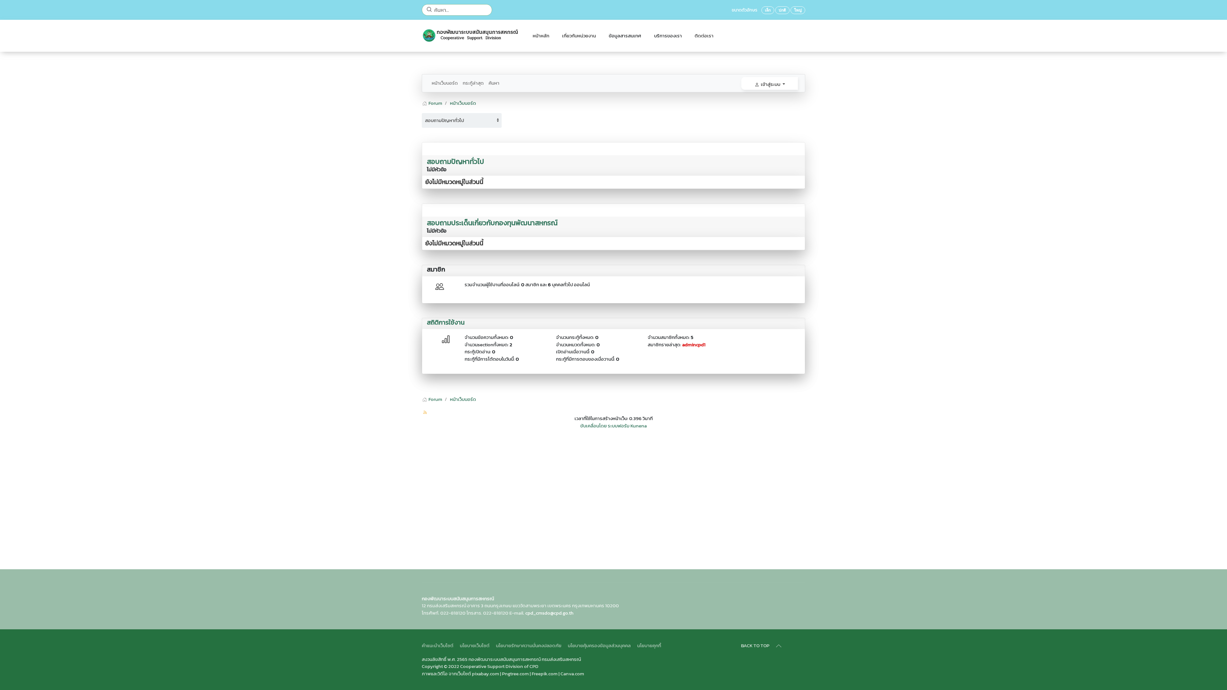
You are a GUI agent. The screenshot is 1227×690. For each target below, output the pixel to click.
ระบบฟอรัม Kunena (627, 425)
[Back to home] (471, 36)
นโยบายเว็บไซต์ (475, 645)
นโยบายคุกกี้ (649, 645)
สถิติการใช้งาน (446, 322)
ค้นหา (494, 83)
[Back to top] (778, 646)
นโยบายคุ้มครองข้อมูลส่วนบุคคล (599, 645)
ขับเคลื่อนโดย (593, 425)
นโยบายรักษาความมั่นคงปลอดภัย (528, 645)
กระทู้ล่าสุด (473, 83)
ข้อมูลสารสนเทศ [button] (625, 35)
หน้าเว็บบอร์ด (445, 83)
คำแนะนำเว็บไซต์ (437, 645)
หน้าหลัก (541, 35)
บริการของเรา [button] (668, 35)
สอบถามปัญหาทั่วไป (455, 161)
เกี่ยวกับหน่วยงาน (579, 35)
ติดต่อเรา (704, 35)
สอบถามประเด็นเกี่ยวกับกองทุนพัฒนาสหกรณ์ (492, 223)
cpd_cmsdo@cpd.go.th (549, 613)
